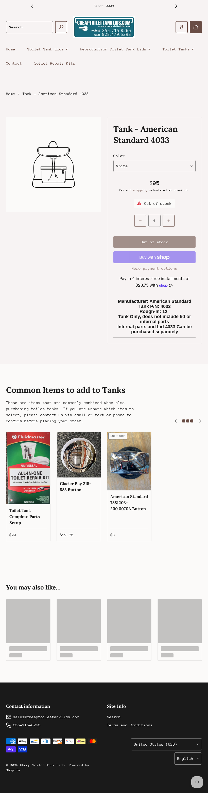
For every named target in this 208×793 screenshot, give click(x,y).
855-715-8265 (27, 725)
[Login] (182, 27)
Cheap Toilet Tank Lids (42, 765)
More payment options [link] (154, 268)
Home (10, 49)
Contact (14, 63)
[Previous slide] (32, 6)
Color (119, 156)
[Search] (61, 27)
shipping (140, 190)
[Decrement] (140, 221)
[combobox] (29, 27)
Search (114, 717)
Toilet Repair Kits (54, 63)
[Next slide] (176, 6)
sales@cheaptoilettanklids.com (46, 717)
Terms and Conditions (130, 725)
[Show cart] (196, 27)
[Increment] (169, 221)
